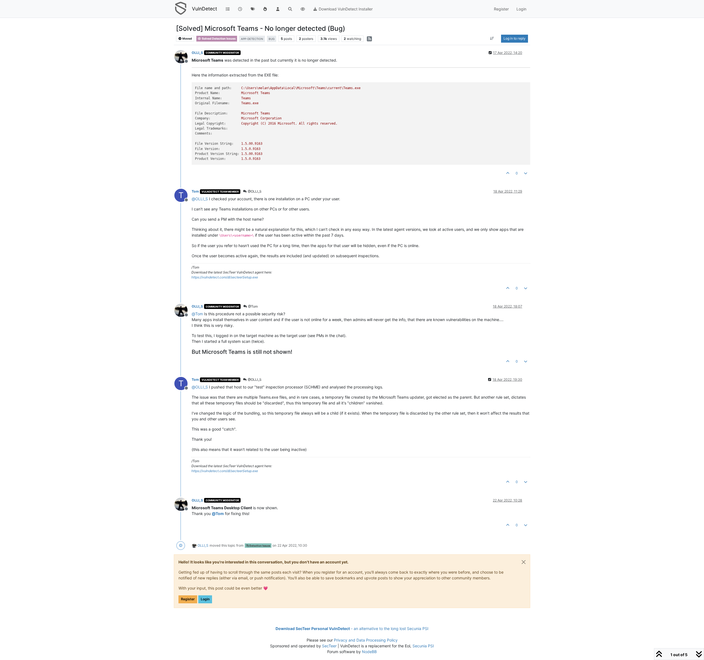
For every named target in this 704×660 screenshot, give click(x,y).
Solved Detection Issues (218, 38)
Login (205, 599)
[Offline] (183, 56)
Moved (187, 38)
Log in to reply (515, 38)
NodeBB (369, 651)
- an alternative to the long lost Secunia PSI (352, 628)
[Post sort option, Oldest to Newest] (492, 38)
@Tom (252, 306)
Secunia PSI (423, 645)
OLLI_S (197, 53)
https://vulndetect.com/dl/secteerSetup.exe (224, 277)
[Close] (523, 562)
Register (188, 599)
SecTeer (329, 645)
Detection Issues (259, 545)
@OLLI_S (254, 191)
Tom (195, 191)
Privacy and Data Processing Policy (366, 640)
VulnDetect (204, 9)
